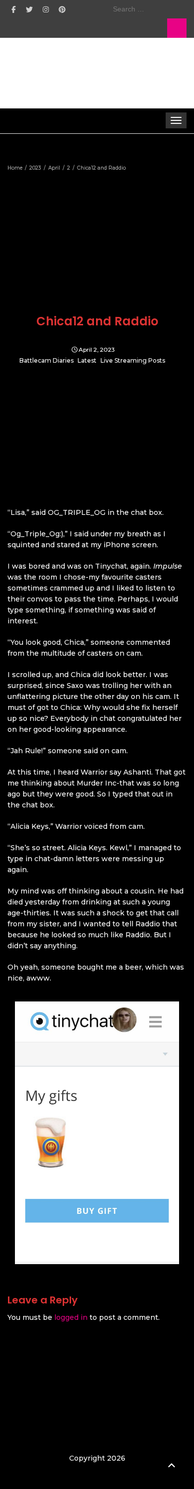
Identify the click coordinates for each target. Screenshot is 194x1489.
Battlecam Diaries (46, 360)
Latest (87, 360)
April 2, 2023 (97, 349)
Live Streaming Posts (132, 360)
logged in (71, 1317)
